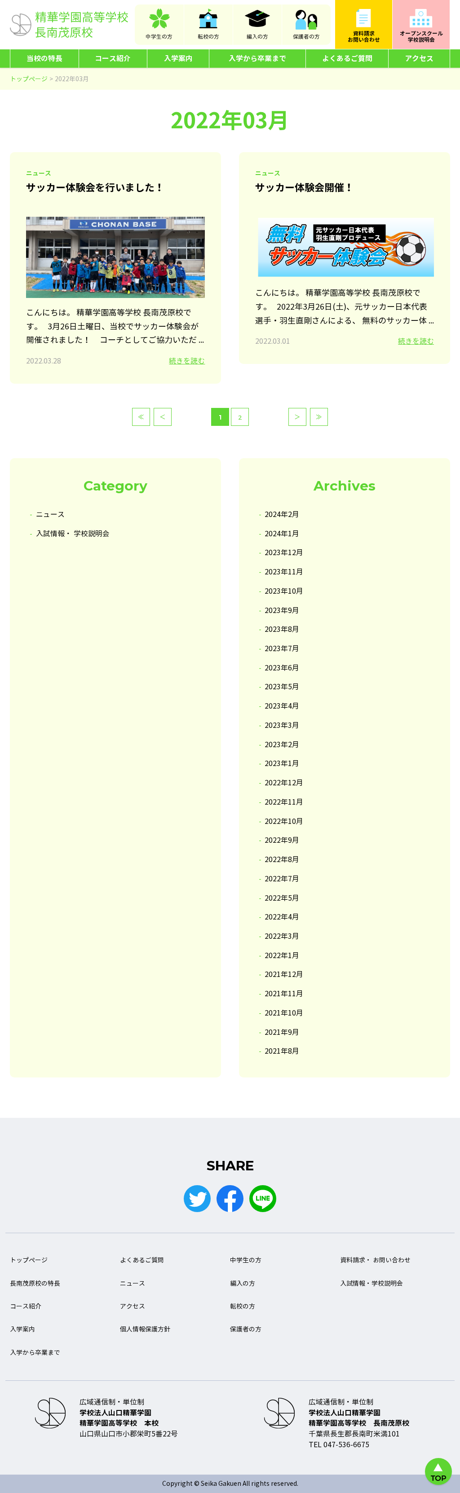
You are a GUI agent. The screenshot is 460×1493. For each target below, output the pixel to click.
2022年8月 (282, 859)
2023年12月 (284, 552)
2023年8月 (282, 629)
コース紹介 (113, 58)
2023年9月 (282, 610)
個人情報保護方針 (145, 1329)
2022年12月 (284, 783)
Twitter (197, 1198)
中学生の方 (159, 37)
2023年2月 (282, 744)
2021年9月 (282, 1032)
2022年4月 (282, 917)
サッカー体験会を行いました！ (95, 188)
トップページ (29, 1260)
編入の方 (257, 37)
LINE (262, 1198)
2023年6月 (282, 668)
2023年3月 (282, 725)
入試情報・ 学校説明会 (73, 534)
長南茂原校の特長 (35, 1283)
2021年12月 (284, 974)
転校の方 (208, 37)
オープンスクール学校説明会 (421, 36)
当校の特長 (44, 58)
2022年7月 (282, 879)
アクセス (419, 58)
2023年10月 (284, 591)
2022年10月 (284, 821)
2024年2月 (282, 514)
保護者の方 (306, 37)
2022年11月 (284, 802)
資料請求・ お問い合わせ (375, 1260)
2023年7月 (282, 648)
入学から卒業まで (257, 58)
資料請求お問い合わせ (364, 36)
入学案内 (178, 58)
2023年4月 (282, 706)
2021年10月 (284, 1013)
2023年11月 (284, 572)
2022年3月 (282, 936)
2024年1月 (282, 534)
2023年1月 (282, 763)
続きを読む (187, 361)
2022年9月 (282, 840)
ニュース (50, 514)
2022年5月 (282, 898)
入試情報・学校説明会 (371, 1283)
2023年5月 (282, 687)
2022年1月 (282, 955)
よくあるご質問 (347, 58)
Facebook (230, 1198)
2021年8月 (282, 1051)
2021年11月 (284, 993)
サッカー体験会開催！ (304, 188)
